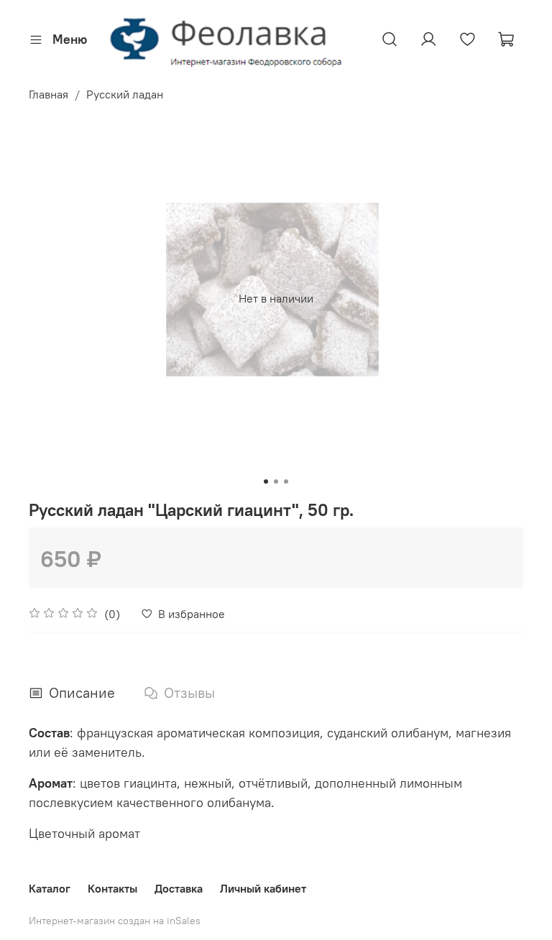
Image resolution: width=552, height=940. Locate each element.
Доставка (179, 888)
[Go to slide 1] (266, 481)
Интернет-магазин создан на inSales (115, 920)
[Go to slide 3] (286, 481)
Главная (48, 94)
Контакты (112, 888)
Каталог (49, 888)
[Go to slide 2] (276, 481)
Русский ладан (124, 94)
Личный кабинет (263, 888)
